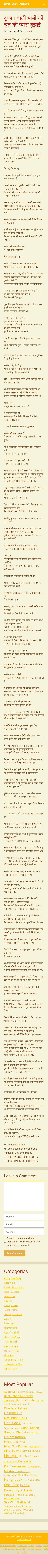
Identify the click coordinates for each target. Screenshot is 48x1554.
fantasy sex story (12, 1428)
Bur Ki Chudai (25, 1400)
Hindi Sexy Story (15, 1450)
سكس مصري (34, 1548)
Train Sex (27, 1506)
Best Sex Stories (34, 1392)
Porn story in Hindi (18, 1490)
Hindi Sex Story (35, 1447)
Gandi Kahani (30, 1428)
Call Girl (40, 1401)
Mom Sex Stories (27, 1475)
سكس (20, 1552)
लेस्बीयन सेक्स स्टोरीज (13, 1364)
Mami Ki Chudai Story (31, 1467)
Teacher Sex (10, 1310)
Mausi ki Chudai (10, 1475)
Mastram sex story (17, 1471)
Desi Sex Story (27, 1424)
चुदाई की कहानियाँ (11, 1332)
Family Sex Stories (14, 1287)
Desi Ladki (12, 1423)
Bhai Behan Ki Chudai (18, 1396)
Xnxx (28, 1552)
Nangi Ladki (13, 1479)
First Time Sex (11, 1292)
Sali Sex (8, 1301)
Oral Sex (19, 1152)
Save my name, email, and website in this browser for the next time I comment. (23, 1241)
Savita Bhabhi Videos (11, 1499)
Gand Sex (31, 1148)
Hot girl (11, 1455)
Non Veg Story (32, 1479)
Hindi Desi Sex (14, 1442)
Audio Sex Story (14, 1391)
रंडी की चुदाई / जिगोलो (13, 1360)
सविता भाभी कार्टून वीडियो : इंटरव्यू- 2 (23, 1157)
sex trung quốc (26, 1545)
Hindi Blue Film (8, 1545)
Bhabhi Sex (10, 1283)
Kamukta (8, 1152)
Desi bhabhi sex (16, 1148)
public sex (9, 1494)
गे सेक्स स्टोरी (9, 1323)
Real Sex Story (25, 1494)
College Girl (13, 1413)
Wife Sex (8, 1319)
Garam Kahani (15, 1437)
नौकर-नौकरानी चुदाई (12, 1337)
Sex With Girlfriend (17, 1502)
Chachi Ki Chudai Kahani (16, 1404)
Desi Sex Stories (16, 4)
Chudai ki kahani (15, 1408)
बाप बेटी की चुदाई (11, 1346)
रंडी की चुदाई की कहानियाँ (14, 1513)
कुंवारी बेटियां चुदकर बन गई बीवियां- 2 (23, 1161)
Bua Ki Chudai (9, 1401)
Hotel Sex (34, 1450)
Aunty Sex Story (16, 1144)
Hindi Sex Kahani (16, 1446)
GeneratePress (24, 1539)
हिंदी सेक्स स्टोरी (10, 1369)
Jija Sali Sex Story (10, 1462)
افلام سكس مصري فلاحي (14, 1548)
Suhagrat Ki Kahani (13, 1506)
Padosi (29, 1152)
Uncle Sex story (12, 1509)
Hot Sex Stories (29, 1456)
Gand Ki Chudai (15, 1432)
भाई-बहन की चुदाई (11, 1350)
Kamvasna (12, 1466)
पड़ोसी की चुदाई (10, 1341)
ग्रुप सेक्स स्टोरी (10, 1328)
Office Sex (9, 1296)
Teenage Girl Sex (13, 1314)
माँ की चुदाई (9, 1355)
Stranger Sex (11, 1305)
